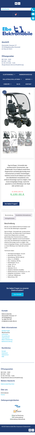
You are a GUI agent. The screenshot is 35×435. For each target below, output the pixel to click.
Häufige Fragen (6, 330)
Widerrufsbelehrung (7, 339)
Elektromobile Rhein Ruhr (7, 384)
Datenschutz (5, 354)
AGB (3, 356)
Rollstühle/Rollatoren (11, 79)
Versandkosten (6, 336)
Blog (18, 84)
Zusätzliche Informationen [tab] (23, 215)
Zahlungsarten (6, 338)
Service (28, 79)
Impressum (5, 353)
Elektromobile (8, 74)
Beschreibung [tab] (9, 215)
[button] (29, 93)
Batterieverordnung (7, 341)
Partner (3, 394)
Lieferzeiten (5, 334)
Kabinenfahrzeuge (25, 74)
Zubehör (7, 84)
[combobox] (17, 9)
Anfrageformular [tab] (9, 218)
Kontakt (28, 84)
